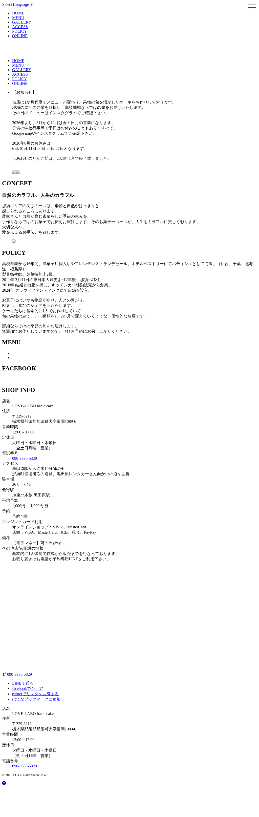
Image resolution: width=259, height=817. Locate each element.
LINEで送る (23, 683)
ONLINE (20, 36)
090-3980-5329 (24, 458)
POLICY (19, 31)
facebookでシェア (27, 688)
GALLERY (21, 22)
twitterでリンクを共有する (35, 694)
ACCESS (20, 27)
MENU (18, 17)
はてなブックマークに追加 (36, 699)
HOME (18, 13)
